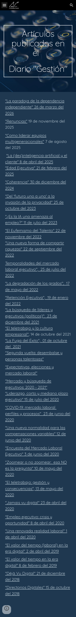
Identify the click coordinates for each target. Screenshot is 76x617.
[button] (4, 5)
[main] (38, 51)
